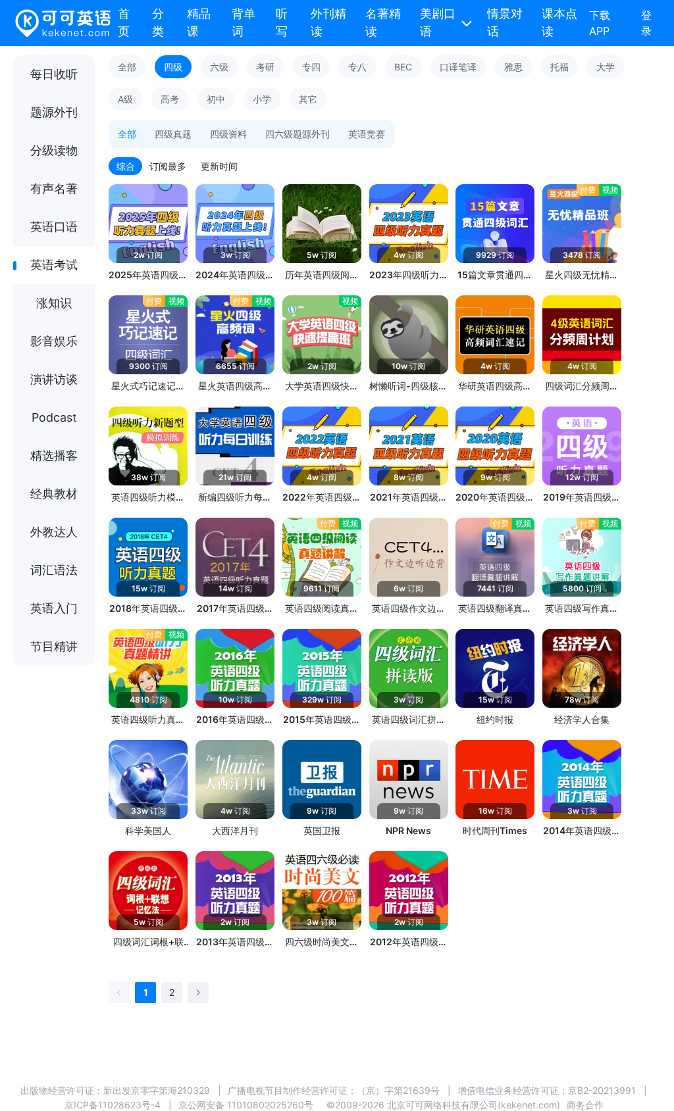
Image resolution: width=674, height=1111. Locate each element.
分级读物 (54, 150)
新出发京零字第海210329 (156, 1090)
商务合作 (585, 1104)
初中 (216, 99)
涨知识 (54, 303)
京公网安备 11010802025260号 (245, 1104)
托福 (559, 66)
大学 (605, 66)
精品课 (199, 22)
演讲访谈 (54, 379)
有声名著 (54, 188)
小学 (262, 99)
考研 (265, 66)
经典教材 (54, 494)
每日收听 (54, 74)
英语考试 (54, 265)
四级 (173, 66)
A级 (125, 99)
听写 (282, 22)
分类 (158, 22)
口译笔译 (458, 66)
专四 (311, 66)
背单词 (243, 22)
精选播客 (54, 455)
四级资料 (228, 133)
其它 (308, 99)
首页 (124, 22)
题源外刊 (54, 112)
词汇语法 (54, 570)
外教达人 (54, 532)
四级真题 (173, 133)
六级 (219, 66)
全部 (127, 66)
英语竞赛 (366, 133)
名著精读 (383, 22)
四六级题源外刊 (297, 133)
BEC (403, 66)
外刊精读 (328, 22)
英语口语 (54, 227)
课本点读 (559, 22)
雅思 (513, 66)
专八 (357, 66)
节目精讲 (54, 646)
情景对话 (505, 22)
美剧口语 (437, 22)
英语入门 (54, 608)
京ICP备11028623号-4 (113, 1104)
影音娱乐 (54, 341)
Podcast (54, 417)
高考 (170, 99)
